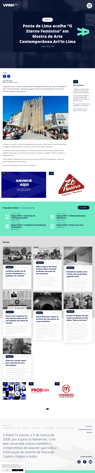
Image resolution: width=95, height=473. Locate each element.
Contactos (88, 426)
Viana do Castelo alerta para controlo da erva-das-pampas (16, 362)
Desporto (10, 312)
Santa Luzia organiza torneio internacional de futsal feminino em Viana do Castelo (17, 319)
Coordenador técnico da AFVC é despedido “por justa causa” (81, 104)
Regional (47, 19)
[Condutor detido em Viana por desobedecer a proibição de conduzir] (17, 264)
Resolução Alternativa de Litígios (65, 428)
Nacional (70, 311)
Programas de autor (85, 429)
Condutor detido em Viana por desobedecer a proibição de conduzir (16, 273)
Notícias (89, 432)
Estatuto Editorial (35, 428)
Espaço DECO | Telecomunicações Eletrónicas (71, 217)
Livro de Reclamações (48, 428)
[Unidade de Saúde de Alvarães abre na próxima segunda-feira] (78, 265)
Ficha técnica (25, 428)
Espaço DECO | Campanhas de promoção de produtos (28, 226)
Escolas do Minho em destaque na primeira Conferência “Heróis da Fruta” (77, 317)
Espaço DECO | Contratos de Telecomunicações (23, 217)
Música (39, 313)
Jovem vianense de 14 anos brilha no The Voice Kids (80, 109)
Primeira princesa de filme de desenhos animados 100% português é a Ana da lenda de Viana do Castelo (81, 98)
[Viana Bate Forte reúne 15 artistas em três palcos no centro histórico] (47, 310)
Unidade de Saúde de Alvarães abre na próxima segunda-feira (76, 274)
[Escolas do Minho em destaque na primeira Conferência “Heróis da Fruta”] (78, 309)
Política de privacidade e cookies (11, 428)
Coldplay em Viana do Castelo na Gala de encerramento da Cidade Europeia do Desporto (81, 90)
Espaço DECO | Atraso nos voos (70, 225)
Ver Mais (84, 208)
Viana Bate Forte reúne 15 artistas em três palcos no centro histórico (47, 319)
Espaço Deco (15, 220)
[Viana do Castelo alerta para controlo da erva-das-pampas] (17, 353)
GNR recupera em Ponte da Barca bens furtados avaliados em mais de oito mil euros (46, 270)
